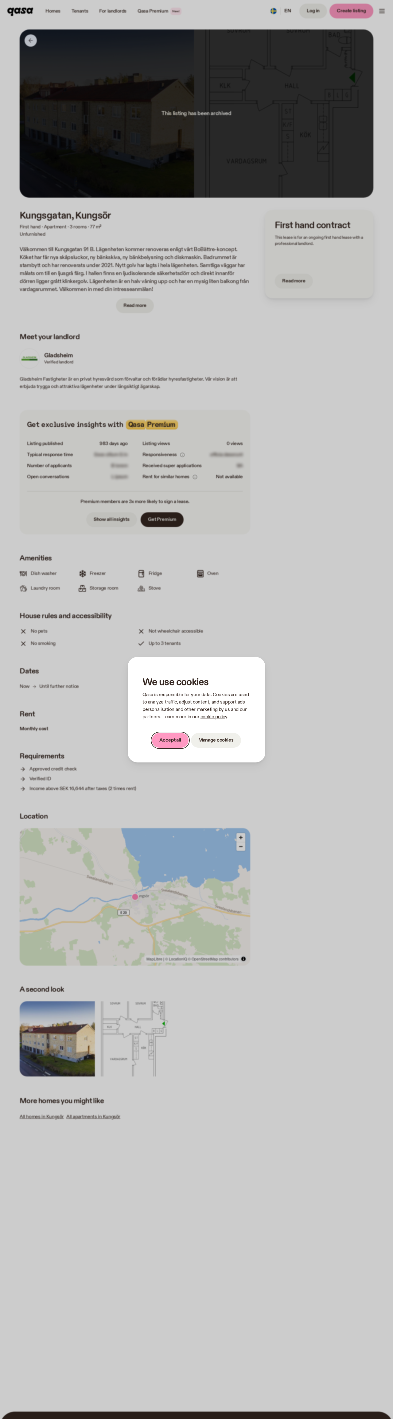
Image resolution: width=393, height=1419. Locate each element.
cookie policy (213, 717)
